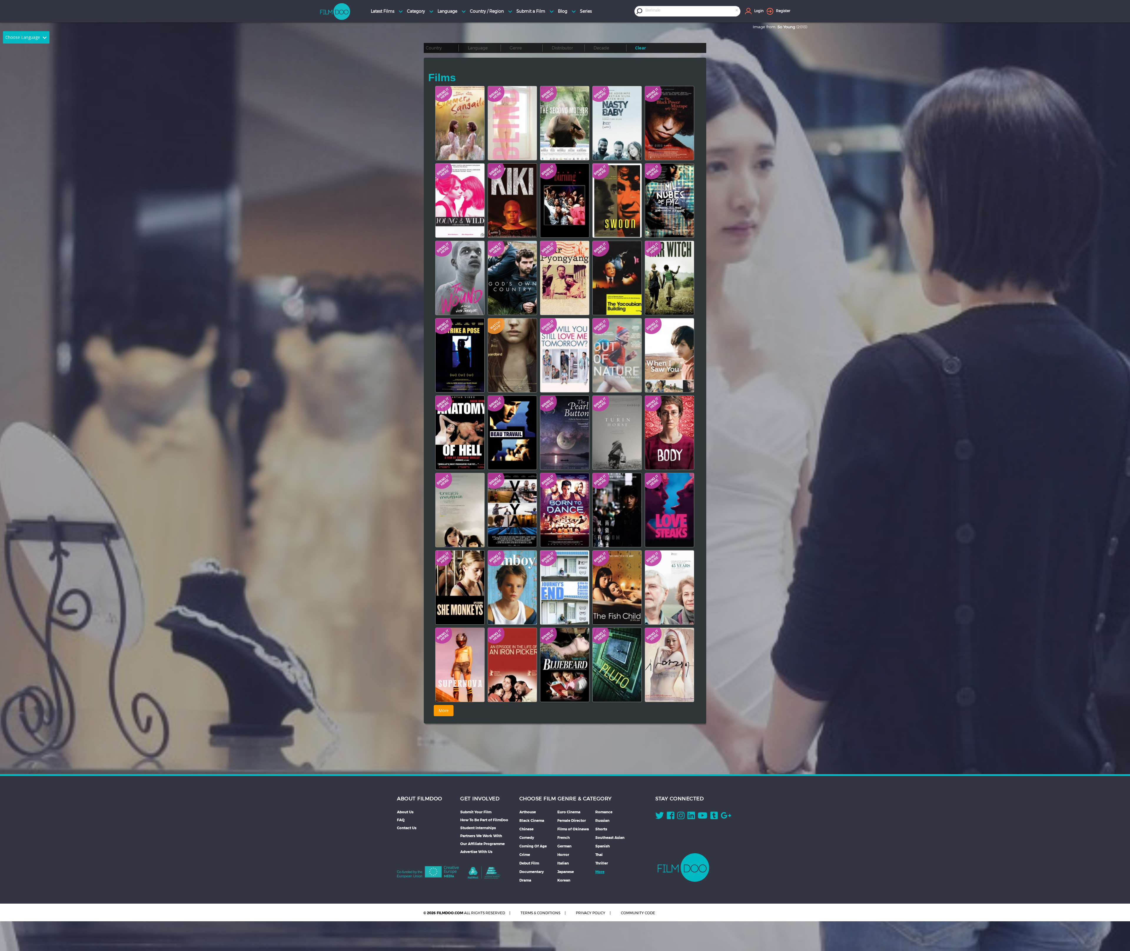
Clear (640, 48)
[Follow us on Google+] (726, 816)
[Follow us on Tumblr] (714, 816)
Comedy (526, 837)
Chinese (526, 829)
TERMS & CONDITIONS (540, 913)
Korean (563, 880)
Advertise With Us (476, 851)
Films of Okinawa (573, 829)
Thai (599, 854)
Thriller (601, 863)
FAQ (401, 820)
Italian (563, 863)
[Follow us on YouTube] (702, 816)
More (599, 871)
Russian (602, 820)
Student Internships (478, 828)
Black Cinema (531, 820)
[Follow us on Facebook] (670, 816)
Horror (563, 854)
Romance (603, 812)
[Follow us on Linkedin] (691, 816)
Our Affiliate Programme (482, 844)
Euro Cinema (568, 812)
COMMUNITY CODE (638, 913)
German (564, 846)
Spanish (602, 846)
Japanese (565, 871)
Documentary (531, 871)
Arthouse (527, 812)
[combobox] (692, 11)
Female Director (571, 820)
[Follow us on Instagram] (680, 816)
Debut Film (529, 863)
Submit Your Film (475, 812)
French (563, 837)
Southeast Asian (609, 837)
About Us (405, 812)
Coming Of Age (533, 846)
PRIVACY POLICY (590, 913)
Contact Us (406, 828)
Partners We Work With (481, 836)
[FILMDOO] (683, 867)
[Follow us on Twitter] (659, 816)
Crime (524, 854)
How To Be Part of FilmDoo (484, 820)
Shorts (601, 829)
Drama (525, 880)
